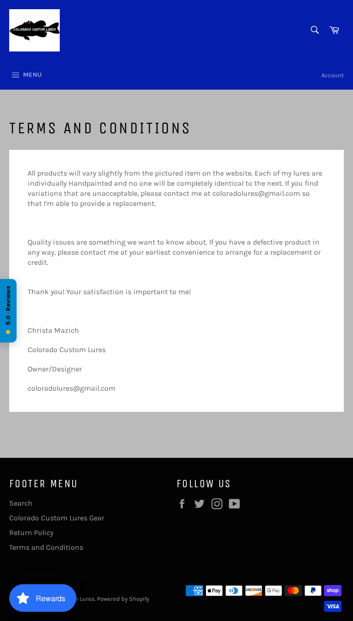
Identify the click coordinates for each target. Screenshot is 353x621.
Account (332, 75)
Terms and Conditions (46, 547)
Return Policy (31, 532)
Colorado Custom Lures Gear (56, 517)
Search (21, 503)
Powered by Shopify (123, 598)
